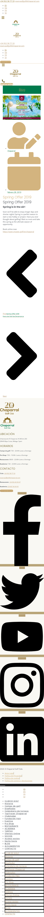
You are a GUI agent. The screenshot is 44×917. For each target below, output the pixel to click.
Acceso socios (12, 838)
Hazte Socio (11, 841)
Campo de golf (13, 806)
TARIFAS (9, 831)
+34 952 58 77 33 (7, 1)
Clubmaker (10, 816)
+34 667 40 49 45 (13, 487)
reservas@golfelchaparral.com (27, 1)
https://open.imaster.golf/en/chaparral (18, 231)
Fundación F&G (13, 818)
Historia (9, 803)
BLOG (7, 843)
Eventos (9, 821)
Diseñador (10, 808)
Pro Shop (9, 823)
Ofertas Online (12, 833)
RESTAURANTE (11, 826)
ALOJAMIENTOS (12, 846)
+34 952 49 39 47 (15, 482)
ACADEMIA (10, 828)
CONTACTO (10, 848)
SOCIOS (8, 836)
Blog (22, 90)
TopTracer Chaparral (16, 813)
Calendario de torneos (17, 811)
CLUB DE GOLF (12, 801)
